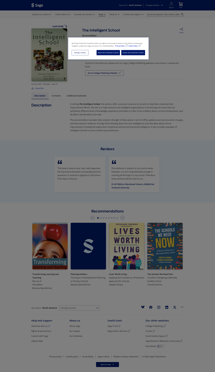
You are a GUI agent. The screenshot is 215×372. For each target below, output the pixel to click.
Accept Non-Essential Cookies (133, 53)
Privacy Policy (120, 46)
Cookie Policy (133, 46)
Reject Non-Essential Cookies (108, 53)
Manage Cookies (80, 53)
